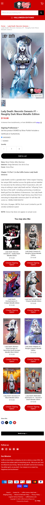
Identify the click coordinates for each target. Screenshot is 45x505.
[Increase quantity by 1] (19, 149)
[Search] (41, 12)
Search (8, 492)
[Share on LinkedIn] (10, 422)
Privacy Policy (36, 494)
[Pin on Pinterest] (14, 422)
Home (3, 26)
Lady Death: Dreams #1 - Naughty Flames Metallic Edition (33, 253)
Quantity (3, 144)
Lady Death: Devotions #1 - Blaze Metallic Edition (11, 396)
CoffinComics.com (31, 497)
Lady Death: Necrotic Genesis (18, 26)
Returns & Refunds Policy (21, 494)
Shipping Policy (7, 494)
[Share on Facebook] (2, 422)
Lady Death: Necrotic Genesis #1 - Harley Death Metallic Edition (11, 253)
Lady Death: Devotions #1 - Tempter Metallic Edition (33, 300)
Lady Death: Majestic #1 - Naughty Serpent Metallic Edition (33, 348)
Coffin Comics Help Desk (29, 492)
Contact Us (16, 492)
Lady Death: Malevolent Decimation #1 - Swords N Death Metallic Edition (33, 397)
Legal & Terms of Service (16, 497)
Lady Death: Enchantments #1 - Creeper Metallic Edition (11, 301)
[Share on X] (6, 422)
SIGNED (5, 141)
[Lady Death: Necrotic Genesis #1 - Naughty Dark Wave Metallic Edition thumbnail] (3, 103)
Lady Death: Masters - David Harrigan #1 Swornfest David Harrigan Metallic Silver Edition (11, 349)
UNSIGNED (7, 137)
